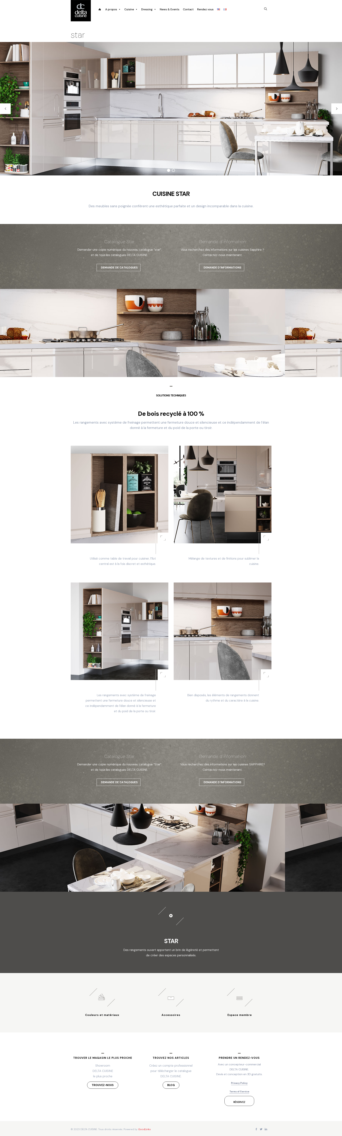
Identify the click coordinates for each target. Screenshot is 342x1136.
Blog (171, 1085)
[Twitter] (261, 1129)
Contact (188, 9)
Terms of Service (239, 1091)
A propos (111, 9)
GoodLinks (144, 1129)
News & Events (169, 9)
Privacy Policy (239, 1083)
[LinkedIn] (266, 1129)
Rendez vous (205, 9)
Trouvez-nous (103, 1085)
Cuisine (129, 9)
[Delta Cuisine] (81, 10)
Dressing (146, 9)
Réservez (239, 1102)
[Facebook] (256, 1129)
